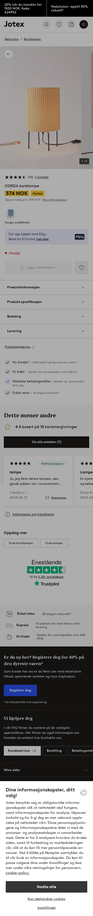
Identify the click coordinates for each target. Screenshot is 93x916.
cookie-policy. (17, 873)
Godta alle (46, 886)
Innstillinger (46, 908)
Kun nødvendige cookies (46, 899)
